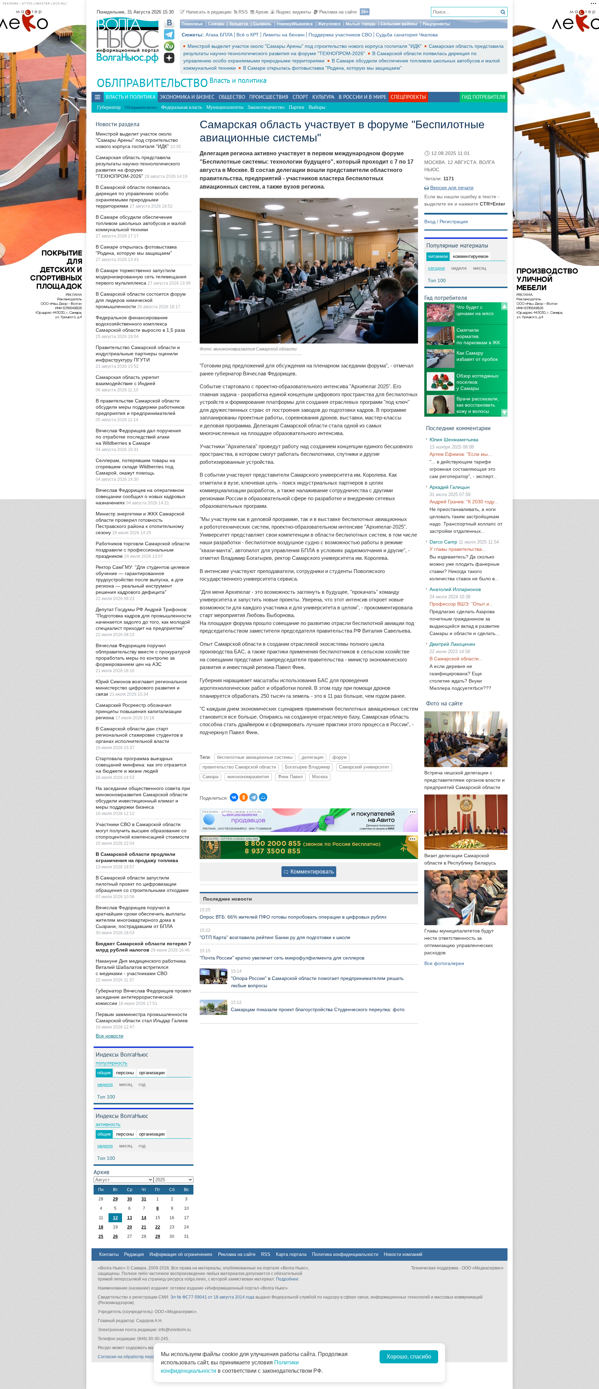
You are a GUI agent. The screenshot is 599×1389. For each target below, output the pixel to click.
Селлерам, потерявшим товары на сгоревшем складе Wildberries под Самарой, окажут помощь (135, 467)
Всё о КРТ (247, 34)
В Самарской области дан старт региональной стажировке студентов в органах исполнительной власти (139, 735)
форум (339, 757)
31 (143, 1199)
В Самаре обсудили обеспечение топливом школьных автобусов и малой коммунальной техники (141, 223)
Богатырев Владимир (307, 767)
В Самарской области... (456, 658)
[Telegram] (253, 797)
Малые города (360, 23)
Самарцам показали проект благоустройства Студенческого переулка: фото (318, 1009)
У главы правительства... (457, 549)
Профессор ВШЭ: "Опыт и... (461, 604)
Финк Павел (290, 776)
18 (100, 1227)
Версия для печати (452, 187)
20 (129, 1227)
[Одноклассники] (244, 797)
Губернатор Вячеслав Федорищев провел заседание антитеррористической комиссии (143, 997)
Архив (261, 12)
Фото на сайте (444, 703)
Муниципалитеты (224, 107)
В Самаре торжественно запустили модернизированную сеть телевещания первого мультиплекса (141, 277)
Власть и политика (238, 80)
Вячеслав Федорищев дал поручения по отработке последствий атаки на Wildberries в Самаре (138, 437)
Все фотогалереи (444, 963)
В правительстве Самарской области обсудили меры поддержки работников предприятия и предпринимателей (140, 407)
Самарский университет (364, 767)
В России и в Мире (363, 97)
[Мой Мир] (263, 797)
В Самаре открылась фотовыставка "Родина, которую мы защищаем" (322, 68)
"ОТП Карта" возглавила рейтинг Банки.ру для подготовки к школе (275, 937)
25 (100, 1236)
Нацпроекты (436, 23)
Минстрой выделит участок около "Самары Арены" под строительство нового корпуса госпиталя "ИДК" (305, 46)
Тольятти (238, 23)
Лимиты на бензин (284, 34)
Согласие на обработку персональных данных (144, 1356)
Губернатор (109, 107)
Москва (320, 776)
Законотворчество (266, 107)
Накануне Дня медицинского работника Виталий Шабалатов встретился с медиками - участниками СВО (141, 967)
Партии (296, 107)
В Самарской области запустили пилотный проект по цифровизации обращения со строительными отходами (142, 884)
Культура (323, 97)
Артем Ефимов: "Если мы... (460, 454)
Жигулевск (329, 23)
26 (115, 1236)
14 (143, 1217)
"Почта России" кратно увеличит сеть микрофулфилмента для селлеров (282, 958)
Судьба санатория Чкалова (407, 34)
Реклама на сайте (338, 12)
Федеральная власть (181, 107)
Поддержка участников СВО (340, 34)
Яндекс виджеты (293, 12)
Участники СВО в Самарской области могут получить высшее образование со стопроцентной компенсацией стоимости (142, 831)
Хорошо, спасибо (409, 1357)
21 (143, 1227)
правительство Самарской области (239, 767)
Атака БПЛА (219, 34)
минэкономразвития (248, 776)
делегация (312, 757)
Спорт (300, 97)
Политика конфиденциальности (345, 1254)
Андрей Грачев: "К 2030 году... (463, 501)
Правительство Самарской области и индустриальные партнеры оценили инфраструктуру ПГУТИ (138, 354)
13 (129, 1217)
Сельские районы (399, 23)
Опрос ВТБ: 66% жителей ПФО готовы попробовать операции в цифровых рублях (293, 917)
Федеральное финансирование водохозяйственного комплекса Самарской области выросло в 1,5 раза (140, 324)
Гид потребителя (483, 97)
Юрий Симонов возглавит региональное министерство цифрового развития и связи (141, 688)
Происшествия (268, 97)
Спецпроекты (408, 97)
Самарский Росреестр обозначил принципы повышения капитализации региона (139, 711)
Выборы (317, 107)
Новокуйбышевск (295, 23)
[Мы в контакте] (169, 22)
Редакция (134, 1254)
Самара (216, 23)
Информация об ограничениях (180, 1254)
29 (115, 1199)
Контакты (109, 1254)
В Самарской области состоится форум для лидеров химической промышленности (141, 300)
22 (157, 1227)
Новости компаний (403, 1254)
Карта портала (291, 1254)
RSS (243, 12)
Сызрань (262, 23)
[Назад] (504, 306)
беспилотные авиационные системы (255, 757)
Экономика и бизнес (187, 97)
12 (115, 1217)
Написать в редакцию (209, 12)
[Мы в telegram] (169, 34)
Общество (232, 97)
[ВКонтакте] (234, 797)
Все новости (109, 1036)
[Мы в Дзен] (169, 58)
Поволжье (192, 23)
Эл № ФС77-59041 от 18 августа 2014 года (212, 1297)
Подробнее (287, 1279)
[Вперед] (504, 413)
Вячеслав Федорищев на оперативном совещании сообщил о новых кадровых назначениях (140, 496)
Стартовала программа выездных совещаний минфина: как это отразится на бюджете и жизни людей (141, 765)
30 (129, 1199)
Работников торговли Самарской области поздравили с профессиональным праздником (143, 550)
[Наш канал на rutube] (169, 46)
